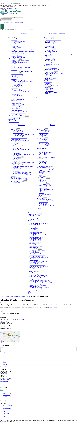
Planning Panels (16, 153)
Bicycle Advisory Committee (36, 274)
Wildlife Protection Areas (52, 89)
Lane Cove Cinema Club (17, 96)
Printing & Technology (16, 47)
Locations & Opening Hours (17, 38)
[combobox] (6, 19)
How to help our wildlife (52, 92)
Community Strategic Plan (36, 253)
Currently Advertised (18, 130)
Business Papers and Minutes (36, 246)
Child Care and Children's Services (17, 115)
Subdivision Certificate (18, 150)
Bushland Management (51, 58)
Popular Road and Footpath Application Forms (49, 169)
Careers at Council (32, 212)
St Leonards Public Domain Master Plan (39, 266)
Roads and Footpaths (41, 167)
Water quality (47, 83)
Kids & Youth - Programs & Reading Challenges (22, 51)
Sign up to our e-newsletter (7, 405)
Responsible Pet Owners (44, 130)
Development (21, 125)
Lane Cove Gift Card (16, 89)
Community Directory (16, 110)
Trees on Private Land (51, 50)
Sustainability (47, 37)
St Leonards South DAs (16, 139)
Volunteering (14, 93)
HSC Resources (15, 52)
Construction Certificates (18, 148)
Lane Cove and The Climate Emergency (53, 85)
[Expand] (8, 36)
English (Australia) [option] (13, 22)
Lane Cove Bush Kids (51, 72)
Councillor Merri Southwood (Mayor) (38, 240)
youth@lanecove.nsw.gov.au (52, 307)
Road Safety (41, 181)
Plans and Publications (33, 248)
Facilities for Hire (41, 138)
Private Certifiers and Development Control (23, 166)
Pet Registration (42, 135)
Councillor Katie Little (35, 238)
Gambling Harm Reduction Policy (19, 113)
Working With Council (33, 214)
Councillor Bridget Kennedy (36, 237)
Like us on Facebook (6, 391)
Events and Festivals (14, 72)
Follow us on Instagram (7, 393)
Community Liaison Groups (17, 181)
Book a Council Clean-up (44, 186)
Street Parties (14, 88)
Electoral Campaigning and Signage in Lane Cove (22, 81)
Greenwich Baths (15, 61)
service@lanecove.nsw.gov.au (8, 379)
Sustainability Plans (50, 43)
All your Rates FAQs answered (46, 166)
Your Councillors (32, 230)
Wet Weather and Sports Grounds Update (20, 67)
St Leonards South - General (19, 136)
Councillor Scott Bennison (36, 232)
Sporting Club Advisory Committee (38, 284)
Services (52, 125)
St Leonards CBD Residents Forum (19, 138)
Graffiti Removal (43, 203)
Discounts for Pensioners (44, 163)
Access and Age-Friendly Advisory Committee (40, 290)
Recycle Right (42, 190)
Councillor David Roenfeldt (36, 239)
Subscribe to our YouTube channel (9, 396)
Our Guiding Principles (35, 227)
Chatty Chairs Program (16, 114)
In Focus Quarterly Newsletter (18, 99)
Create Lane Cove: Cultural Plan (37, 255)
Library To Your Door (16, 48)
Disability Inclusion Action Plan (37, 258)
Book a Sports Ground (44, 143)
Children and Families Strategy (37, 270)
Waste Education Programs (45, 194)
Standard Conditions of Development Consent (23, 154)
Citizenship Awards (15, 84)
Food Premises (16, 169)
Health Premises (16, 171)
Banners (41, 170)
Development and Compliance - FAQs (19, 179)
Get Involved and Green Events (53, 40)
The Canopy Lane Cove (7, 408)
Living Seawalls (47, 84)
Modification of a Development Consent (22, 149)
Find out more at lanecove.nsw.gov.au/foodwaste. (9, 8)
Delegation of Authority (35, 224)
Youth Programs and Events (26, 296)
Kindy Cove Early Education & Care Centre (21, 117)
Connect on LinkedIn (6, 395)
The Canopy (14, 79)
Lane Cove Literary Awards (17, 53)
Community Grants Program (18, 104)
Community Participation (16, 177)
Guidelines (13, 183)
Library (11, 37)
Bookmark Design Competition (18, 57)
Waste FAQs (41, 195)
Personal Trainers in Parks (17, 68)
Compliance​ (13, 163)
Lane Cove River (48, 82)
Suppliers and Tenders (35, 215)
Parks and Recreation (14, 58)
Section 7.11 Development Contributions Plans (23, 162)
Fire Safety (13, 176)
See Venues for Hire (43, 142)
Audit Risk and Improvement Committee (39, 287)
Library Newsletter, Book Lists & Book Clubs (21, 50)
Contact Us (30, 293)
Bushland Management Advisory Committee (40, 275)
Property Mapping (17, 161)
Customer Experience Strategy (37, 256)
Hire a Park (14, 70)
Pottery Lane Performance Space (18, 80)
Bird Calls (48, 93)
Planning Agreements (18, 155)
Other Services (40, 198)
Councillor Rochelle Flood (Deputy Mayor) (40, 234)
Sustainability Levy (50, 46)
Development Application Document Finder (23, 152)
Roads (40, 156)
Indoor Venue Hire (43, 140)
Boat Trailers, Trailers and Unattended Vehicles (22, 71)
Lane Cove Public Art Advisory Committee (40, 281)
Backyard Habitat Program (52, 75)
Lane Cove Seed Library (17, 56)
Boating (13, 66)
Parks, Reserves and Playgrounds (19, 62)
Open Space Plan (34, 260)
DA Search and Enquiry (18, 133)
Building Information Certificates (20, 173)
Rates (38, 158)
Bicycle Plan (33, 251)
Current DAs (13, 129)
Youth (12, 109)
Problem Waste (42, 191)
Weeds (45, 65)
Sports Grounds (15, 65)
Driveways (41, 172)
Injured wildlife (49, 91)
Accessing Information (35, 222)
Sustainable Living (50, 41)
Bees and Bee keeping (44, 133)
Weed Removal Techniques (52, 69)
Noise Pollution (16, 167)
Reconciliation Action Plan (36, 263)
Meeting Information (35, 244)
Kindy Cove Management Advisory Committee (41, 279)
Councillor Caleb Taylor (35, 242)
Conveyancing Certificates (45, 199)
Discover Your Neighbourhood (18, 86)
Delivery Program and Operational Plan (39, 257)
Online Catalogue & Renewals (18, 41)
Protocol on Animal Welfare (45, 136)
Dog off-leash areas (15, 63)
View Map (22, 319)
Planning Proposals (17, 159)
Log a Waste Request (43, 149)
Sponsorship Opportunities (36, 218)
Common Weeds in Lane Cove (53, 68)
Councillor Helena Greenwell (37, 236)
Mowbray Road (16, 182)
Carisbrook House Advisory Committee (39, 276)
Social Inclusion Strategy (36, 268)
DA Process (13, 143)
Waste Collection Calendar (45, 185)
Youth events (5, 352)
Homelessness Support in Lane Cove (19, 111)
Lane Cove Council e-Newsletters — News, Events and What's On (26, 98)
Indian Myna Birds (43, 134)
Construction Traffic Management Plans (20, 140)
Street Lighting (42, 176)
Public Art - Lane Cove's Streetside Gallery (21, 91)
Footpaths (41, 173)
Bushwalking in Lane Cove (52, 64)
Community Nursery (48, 79)
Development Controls (16, 157)
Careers (32, 219)
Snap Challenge (15, 94)
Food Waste (41, 193)
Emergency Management (15, 120)
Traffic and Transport (41, 177)
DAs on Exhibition (6, 410)
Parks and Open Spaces (44, 153)
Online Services (40, 148)
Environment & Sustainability (57, 33)
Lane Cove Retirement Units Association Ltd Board (42, 282)
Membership (14, 40)
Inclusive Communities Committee (38, 288)
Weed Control (49, 67)
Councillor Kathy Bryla (35, 233)
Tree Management (48, 49)
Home (3, 296)
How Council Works (32, 220)
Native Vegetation (50, 56)
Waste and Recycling (41, 184)
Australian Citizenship (44, 204)
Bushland (46, 55)
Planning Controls (17, 158)
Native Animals (49, 88)
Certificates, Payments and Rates (46, 151)
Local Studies (14, 45)
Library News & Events (16, 42)
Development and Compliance (46, 152)
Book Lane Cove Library (44, 144)
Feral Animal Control (44, 131)
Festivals (13, 76)
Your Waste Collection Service (46, 189)
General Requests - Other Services (47, 157)
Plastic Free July (50, 47)
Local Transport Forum (44, 182)
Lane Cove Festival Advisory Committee (39, 280)
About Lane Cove (13, 119)
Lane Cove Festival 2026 (17, 75)
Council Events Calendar (17, 74)
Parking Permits (42, 180)
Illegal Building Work (18, 165)
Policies (30, 291)
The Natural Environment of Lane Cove (55, 62)
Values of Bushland (50, 60)
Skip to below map (3, 321)
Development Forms (17, 147)
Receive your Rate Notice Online (46, 165)
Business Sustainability (51, 42)
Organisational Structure (35, 225)
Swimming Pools (17, 168)
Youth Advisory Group (35, 286)
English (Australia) (13, 17)
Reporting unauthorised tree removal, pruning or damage (59, 54)
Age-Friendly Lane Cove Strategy (38, 250)
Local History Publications (17, 46)
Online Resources (15, 43)
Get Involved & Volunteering (8, 414)
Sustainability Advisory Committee (38, 285)
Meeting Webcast (34, 247)
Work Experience (34, 216)
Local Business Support (16, 90)
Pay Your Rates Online (44, 160)
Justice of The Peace (43, 202)
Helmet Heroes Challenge (17, 95)
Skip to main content (4, 0)
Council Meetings (32, 243)
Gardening (46, 80)
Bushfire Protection (50, 59)
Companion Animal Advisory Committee (39, 277)
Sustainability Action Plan (36, 267)
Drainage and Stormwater (45, 171)
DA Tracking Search (6, 411)
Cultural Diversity (15, 108)
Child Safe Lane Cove (14, 122)
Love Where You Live (14, 83)
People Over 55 (15, 102)
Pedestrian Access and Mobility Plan (38, 261)
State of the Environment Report (37, 265)
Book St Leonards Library (45, 145)
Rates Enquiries (42, 162)
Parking (40, 179)
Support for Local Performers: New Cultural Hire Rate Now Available (55, 147)
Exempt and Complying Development (21, 145)
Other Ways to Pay (43, 161)
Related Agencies (34, 228)
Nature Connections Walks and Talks (54, 73)
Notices (29, 292)
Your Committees (32, 271)
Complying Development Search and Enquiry (23, 134)
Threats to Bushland (50, 61)
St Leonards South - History (19, 135)
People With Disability (16, 103)
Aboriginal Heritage (16, 105)
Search (1, 29)
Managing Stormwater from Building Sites (23, 174)
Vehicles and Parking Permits (45, 154)
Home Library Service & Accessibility (20, 54)
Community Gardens (51, 78)
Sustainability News (50, 45)
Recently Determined (18, 131)
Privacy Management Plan (36, 262)
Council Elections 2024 (33, 229)
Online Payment (40, 196)
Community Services (14, 100)
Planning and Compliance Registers (19, 178)
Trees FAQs (49, 52)
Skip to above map (3, 342)
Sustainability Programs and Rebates (54, 38)
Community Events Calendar (18, 77)
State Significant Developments (18, 141)
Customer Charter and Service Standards (39, 223)
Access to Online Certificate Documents (48, 200)
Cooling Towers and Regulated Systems (22, 172)
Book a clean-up (6, 413)
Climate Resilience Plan (35, 252)
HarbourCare (49, 77)
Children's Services (15, 118)
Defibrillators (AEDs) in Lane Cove (47, 205)
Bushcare (48, 74)
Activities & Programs (49, 70)
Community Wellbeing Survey (18, 106)
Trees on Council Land (51, 51)
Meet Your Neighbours (16, 85)
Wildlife (46, 87)
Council (39, 208)
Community (7, 296)
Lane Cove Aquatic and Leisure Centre (20, 60)
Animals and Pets (41, 129)
